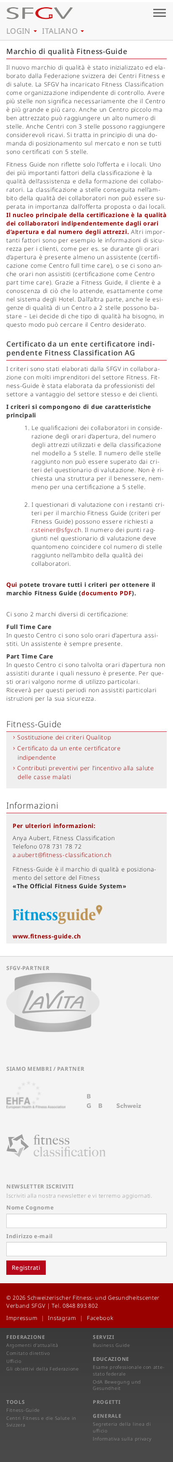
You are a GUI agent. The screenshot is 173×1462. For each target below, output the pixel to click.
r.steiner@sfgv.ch (56, 530)
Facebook (100, 1318)
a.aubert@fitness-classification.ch (62, 855)
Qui (11, 584)
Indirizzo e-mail (29, 1236)
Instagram (62, 1318)
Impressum (21, 1318)
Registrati (26, 1267)
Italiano (61, 31)
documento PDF (106, 593)
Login (19, 31)
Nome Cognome (30, 1207)
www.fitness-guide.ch (47, 936)
